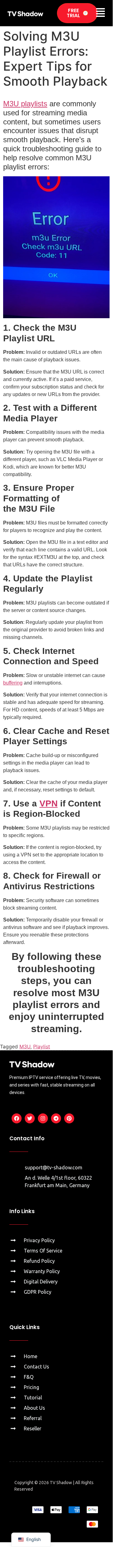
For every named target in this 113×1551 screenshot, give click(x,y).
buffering (13, 682)
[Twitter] (30, 1118)
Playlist (41, 1046)
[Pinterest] (69, 1118)
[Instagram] (43, 1118)
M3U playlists (25, 103)
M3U (24, 1046)
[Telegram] (56, 1118)
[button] (100, 13)
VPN (48, 803)
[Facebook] (17, 1118)
